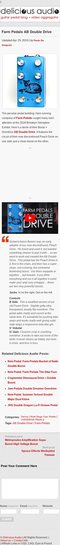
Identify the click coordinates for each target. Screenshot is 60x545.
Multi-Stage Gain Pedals (43, 416)
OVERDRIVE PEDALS (32, 419)
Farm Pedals (24, 118)
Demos (24, 416)
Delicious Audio (12, 537)
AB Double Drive (24, 132)
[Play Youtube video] (30, 218)
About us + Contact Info (14, 540)
